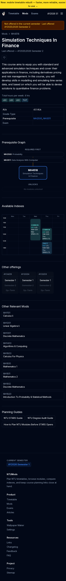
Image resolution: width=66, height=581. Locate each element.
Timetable (13, 13)
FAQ (9, 555)
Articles (10, 512)
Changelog (12, 546)
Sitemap (11, 572)
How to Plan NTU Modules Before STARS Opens (28, 424)
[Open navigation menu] (62, 13)
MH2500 (37, 118)
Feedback (12, 551)
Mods (25, 13)
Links (9, 542)
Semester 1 (10, 280)
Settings (11, 529)
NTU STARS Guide (13, 418)
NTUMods (12, 474)
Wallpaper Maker (15, 525)
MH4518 (15, 33)
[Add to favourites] (4, 57)
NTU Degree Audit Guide (40, 418)
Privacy (10, 568)
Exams (34, 13)
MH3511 (47, 118)
